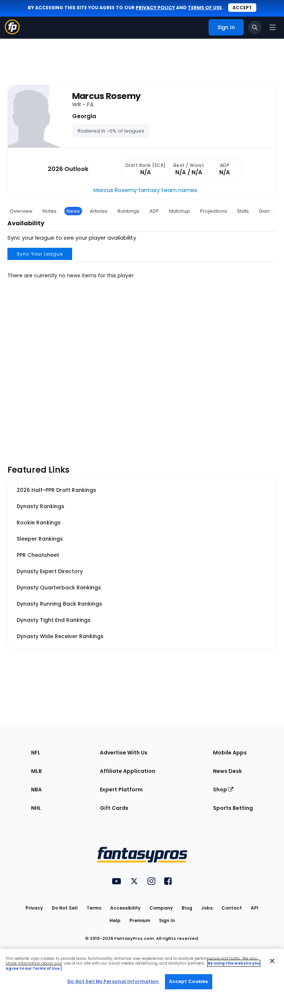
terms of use (205, 7)
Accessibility (125, 908)
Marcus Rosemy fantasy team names (145, 190)
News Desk (227, 771)
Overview (21, 211)
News (73, 211)
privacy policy (155, 7)
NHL (36, 808)
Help (115, 920)
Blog (187, 908)
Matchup (179, 211)
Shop (220, 789)
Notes (50, 211)
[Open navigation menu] (272, 27)
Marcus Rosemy (106, 96)
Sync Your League (40, 254)
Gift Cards (114, 808)
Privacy (34, 908)
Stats (243, 211)
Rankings (128, 211)
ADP (154, 211)
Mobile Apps (230, 752)
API (254, 908)
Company (161, 908)
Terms (94, 908)
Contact (232, 908)
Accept (242, 7)
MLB (36, 771)
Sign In (167, 920)
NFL (35, 752)
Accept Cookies (188, 981)
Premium (139, 920)
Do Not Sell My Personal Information (113, 981)
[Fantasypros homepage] (12, 32)
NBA (36, 789)
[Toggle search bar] (254, 27)
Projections (213, 211)
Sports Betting (233, 808)
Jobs (207, 908)
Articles (99, 211)
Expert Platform (121, 789)
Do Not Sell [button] (65, 908)
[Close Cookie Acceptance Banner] (272, 961)
